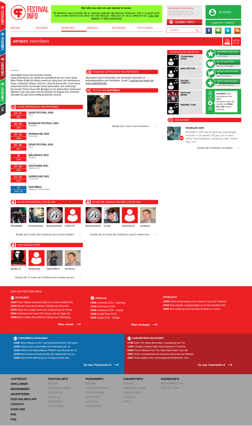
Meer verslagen (141, 324)
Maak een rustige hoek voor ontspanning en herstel (41, 310)
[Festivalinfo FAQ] (3, 109)
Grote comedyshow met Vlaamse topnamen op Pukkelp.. (161, 354)
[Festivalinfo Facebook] (209, 31)
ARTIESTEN (55, 392)
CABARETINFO (133, 379)
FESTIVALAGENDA (59, 388)
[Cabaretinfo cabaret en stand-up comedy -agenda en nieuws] (3, 67)
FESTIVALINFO (58, 379)
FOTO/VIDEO (56, 406)
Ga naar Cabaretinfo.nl (211, 364)
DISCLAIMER (19, 383)
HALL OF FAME (170, 387)
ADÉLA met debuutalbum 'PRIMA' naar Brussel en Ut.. (46, 350)
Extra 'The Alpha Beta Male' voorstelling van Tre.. (156, 343)
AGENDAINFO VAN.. (173, 383)
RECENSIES (55, 401)
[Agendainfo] (3, 92)
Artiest (20, 41)
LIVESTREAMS (95, 392)
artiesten (67, 28)
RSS (13, 414)
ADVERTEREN (20, 394)
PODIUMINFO (94, 379)
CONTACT (17, 404)
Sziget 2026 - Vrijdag (105, 317)
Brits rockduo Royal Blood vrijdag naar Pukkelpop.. (41, 317)
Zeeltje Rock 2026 (103, 314)
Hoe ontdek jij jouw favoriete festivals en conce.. (192, 309)
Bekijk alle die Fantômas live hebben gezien (44, 277)
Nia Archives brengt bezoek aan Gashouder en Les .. (45, 354)
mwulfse (220, 93)
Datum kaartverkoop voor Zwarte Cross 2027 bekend (194, 301)
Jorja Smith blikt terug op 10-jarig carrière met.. (42, 358)
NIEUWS (53, 383)
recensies (119, 28)
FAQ (13, 419)
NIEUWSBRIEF (20, 389)
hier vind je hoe (112, 18)
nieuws (15, 28)
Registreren (217, 22)
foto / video (145, 28)
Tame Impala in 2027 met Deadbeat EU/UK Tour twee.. (46, 343)
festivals (42, 28)
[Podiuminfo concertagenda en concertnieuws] (3, 42)
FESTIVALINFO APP (24, 399)
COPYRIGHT (19, 379)
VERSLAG (54, 397)
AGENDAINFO (170, 379)
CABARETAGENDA (134, 388)
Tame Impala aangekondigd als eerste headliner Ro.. (42, 302)
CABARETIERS (132, 392)
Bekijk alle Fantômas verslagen (215, 148)
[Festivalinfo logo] (30, 12)
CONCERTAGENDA (97, 388)
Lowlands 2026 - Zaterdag (107, 303)
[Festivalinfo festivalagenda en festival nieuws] (3, 16)
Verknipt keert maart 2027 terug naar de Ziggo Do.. (41, 313)
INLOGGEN (225, 12)
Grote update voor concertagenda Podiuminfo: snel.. (158, 358)
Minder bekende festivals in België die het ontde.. (40, 306)
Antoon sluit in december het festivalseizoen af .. (43, 346)
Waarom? (230, 22)
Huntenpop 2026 (102, 306)
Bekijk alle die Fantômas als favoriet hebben (45, 234)
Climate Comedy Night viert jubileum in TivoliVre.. (157, 346)
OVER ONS (18, 409)
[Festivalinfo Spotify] (218, 31)
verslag (92, 28)
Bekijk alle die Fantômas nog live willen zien (120, 234)
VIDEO (127, 401)
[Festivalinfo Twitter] (227, 31)
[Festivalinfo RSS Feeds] (237, 31)
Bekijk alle (130, 126)
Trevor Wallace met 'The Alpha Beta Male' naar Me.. (158, 350)
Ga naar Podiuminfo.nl (97, 364)
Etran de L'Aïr (224, 105)
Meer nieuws (66, 324)
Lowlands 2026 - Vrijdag (106, 310)
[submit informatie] (184, 22)
